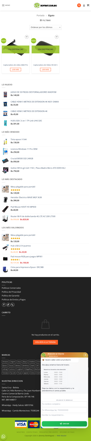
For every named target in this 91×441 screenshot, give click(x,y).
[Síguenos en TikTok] (8, 305)
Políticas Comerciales (11, 288)
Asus (19, 362)
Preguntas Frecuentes (48, 432)
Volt (38, 373)
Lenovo (12, 369)
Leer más (15, 69)
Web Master (61, 435)
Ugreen (26, 373)
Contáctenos (32, 432)
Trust (19, 373)
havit (32, 365)
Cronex (39, 362)
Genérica (25, 365)
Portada (40, 15)
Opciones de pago (67, 432)
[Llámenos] (12, 305)
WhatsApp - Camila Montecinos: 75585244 (20, 410)
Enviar (66, 424)
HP (38, 365)
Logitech (20, 369)
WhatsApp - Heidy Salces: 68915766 (17, 405)
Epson (4, 365)
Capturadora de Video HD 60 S (45, 65)
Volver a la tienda (45, 342)
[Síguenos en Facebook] (4, 305)
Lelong (4, 369)
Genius (17, 365)
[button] (6, 5)
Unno (33, 373)
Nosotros (21, 432)
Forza (11, 365)
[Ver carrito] (88, 5)
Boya (25, 362)
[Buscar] (79, 5)
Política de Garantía (10, 295)
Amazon (5, 362)
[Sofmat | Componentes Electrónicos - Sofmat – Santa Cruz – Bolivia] (45, 5)
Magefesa (28, 369)
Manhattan (38, 369)
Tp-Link (12, 373)
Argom (13, 362)
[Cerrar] (85, 355)
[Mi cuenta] (84, 5)
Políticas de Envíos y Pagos (14, 299)
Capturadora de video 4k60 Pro (15, 65)
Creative (32, 362)
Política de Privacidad (11, 292)
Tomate (5, 373)
